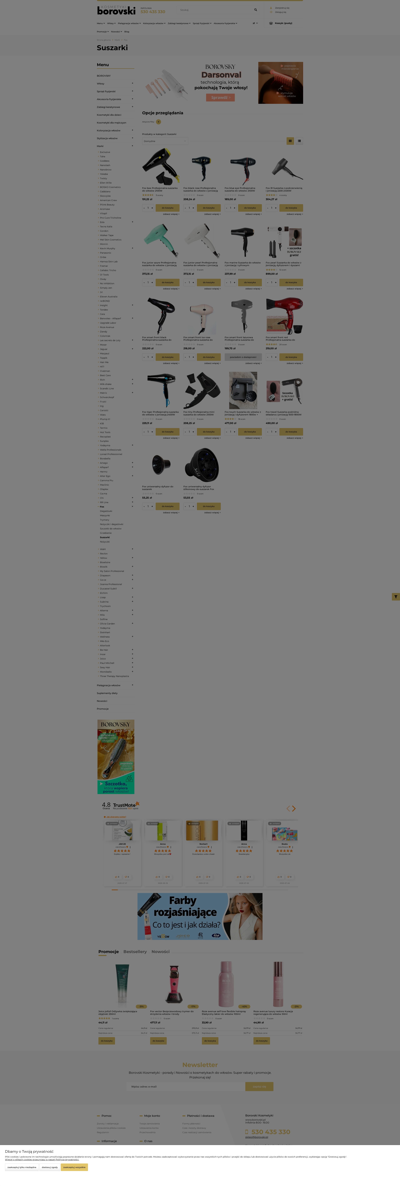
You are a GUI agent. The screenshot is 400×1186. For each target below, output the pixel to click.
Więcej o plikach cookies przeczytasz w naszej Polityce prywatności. (42, 1159)
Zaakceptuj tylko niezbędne (22, 1167)
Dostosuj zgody (50, 1167)
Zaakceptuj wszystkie (74, 1167)
